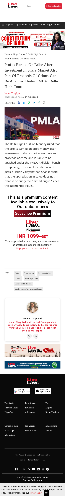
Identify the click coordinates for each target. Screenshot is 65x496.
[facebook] (19, 102)
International (10, 435)
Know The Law (52, 412)
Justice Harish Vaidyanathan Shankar (28, 289)
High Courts (53, 24)
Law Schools (30, 403)
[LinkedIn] (35, 336)
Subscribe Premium (53, 6)
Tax (47, 403)
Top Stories (20, 24)
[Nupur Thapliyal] (32, 307)
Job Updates (30, 426)
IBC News (29, 408)
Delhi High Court (36, 54)
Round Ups (9, 430)
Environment (51, 426)
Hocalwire (37, 480)
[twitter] (24, 102)
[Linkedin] (34, 102)
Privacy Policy (36, 493)
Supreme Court (36, 24)
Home (7, 54)
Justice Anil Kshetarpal (23, 284)
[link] (39, 102)
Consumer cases (11, 426)
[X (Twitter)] (29, 336)
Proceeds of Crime (45, 273)
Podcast (49, 430)
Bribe (17, 273)
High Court (9, 412)
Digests (49, 408)
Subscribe (32, 213)
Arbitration (30, 412)
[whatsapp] (29, 102)
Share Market (29, 273)
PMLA (18, 278)
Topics (9, 24)
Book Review (31, 430)
